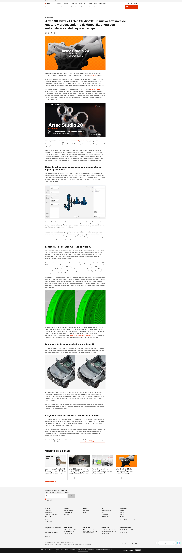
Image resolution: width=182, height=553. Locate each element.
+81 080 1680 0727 (106, 533)
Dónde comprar (48, 521)
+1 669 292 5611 (68, 533)
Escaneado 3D (86, 510)
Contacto (122, 518)
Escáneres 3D (48, 510)
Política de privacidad (69, 544)
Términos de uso (49, 544)
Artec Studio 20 (93, 75)
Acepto (138, 550)
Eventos (77, 6)
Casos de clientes (68, 512)
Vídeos (72, 6)
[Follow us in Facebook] (122, 543)
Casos (57, 6)
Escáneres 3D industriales (51, 514)
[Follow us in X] (129, 543)
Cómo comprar (105, 514)
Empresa (122, 510)
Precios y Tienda (49, 519)
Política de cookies (79, 544)
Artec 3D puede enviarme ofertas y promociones (55, 500)
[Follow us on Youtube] (136, 543)
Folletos (86, 6)
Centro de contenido (49, 6)
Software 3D (48, 516)
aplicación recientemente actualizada (80, 335)
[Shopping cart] (131, 3)
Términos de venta (58, 544)
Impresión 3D (86, 512)
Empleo (122, 516)
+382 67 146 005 (124, 532)
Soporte (103, 512)
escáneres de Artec (95, 89)
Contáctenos (88, 544)
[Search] (128, 3)
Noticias (82, 6)
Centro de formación (106, 510)
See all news (49, 482)
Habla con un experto (131, 7)
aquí (90, 440)
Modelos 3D (92, 6)
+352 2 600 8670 (49, 534)
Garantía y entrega (106, 516)
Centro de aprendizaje (65, 6)
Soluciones (47, 518)
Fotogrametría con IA (81, 140)
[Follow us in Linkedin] (132, 543)
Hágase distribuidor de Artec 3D (127, 519)
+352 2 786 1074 (49, 536)
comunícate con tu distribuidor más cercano (92, 442)
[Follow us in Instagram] (125, 543)
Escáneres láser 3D (49, 512)
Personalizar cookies (127, 550)
